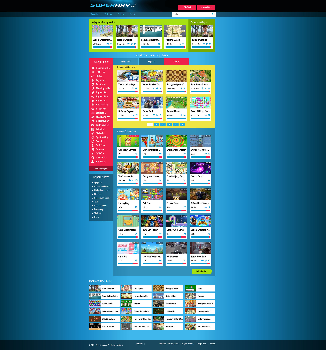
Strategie (100, 149)
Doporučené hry (103, 68)
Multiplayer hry (103, 116)
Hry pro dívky (102, 96)
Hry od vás (100, 161)
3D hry (99, 76)
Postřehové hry (102, 125)
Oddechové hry (102, 120)
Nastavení (139, 343)
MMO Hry (101, 72)
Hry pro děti (101, 92)
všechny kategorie (101, 168)
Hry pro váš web (187, 343)
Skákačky (100, 133)
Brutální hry (101, 84)
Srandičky (100, 141)
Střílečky (100, 153)
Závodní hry (101, 157)
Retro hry (100, 129)
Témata (177, 61)
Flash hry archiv (103, 88)
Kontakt (212, 343)
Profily (132, 13)
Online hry (94, 13)
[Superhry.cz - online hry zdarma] (113, 2)
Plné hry (121, 13)
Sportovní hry (102, 137)
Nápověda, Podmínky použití (168, 343)
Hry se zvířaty (102, 104)
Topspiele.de (201, 343)
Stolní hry (100, 145)
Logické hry (101, 112)
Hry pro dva (101, 100)
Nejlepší (151, 61)
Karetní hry (101, 108)
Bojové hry (100, 80)
